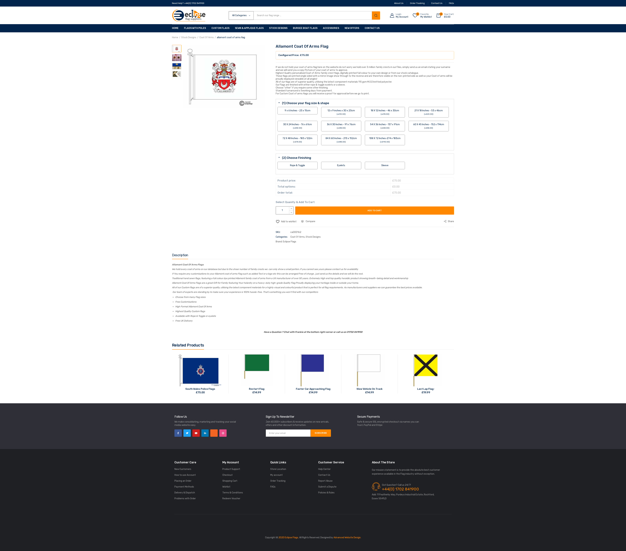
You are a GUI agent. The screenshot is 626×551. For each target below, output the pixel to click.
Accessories (331, 28)
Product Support (231, 469)
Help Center (324, 469)
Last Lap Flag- (426, 388)
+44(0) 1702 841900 (400, 489)
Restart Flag (256, 388)
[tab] (180, 256)
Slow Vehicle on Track (369, 388)
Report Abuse (325, 481)
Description (180, 255)
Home (175, 28)
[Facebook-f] (178, 433)
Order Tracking (277, 481)
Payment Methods (184, 486)
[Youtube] (196, 433)
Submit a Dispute (327, 486)
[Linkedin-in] (205, 433)
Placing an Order (182, 481)
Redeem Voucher (231, 498)
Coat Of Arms (206, 37)
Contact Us (372, 28)
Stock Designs (278, 28)
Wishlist (226, 486)
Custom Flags (220, 28)
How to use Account (185, 475)
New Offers (352, 28)
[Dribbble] (223, 433)
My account (276, 475)
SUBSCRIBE (321, 433)
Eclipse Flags (289, 241)
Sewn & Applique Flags (249, 28)
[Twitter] (187, 433)
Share (450, 221)
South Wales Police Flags (200, 388)
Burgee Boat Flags (305, 28)
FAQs (273, 486)
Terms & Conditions (232, 492)
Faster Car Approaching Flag (313, 388)
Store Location (278, 469)
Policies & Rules (326, 492)
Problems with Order (185, 498)
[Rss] (214, 433)
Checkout (227, 475)
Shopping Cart (229, 481)
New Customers (182, 469)
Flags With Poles (195, 28)
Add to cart (374, 210)
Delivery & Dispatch (184, 492)
